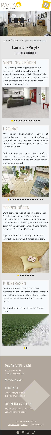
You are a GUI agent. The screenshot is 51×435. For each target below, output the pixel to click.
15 (42, 199)
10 (34, 120)
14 (40, 199)
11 (36, 120)
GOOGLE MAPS (14, 380)
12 (39, 120)
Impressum (13, 424)
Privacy (24, 424)
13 (37, 199)
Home (6, 40)
